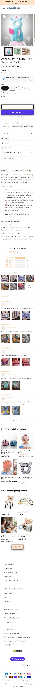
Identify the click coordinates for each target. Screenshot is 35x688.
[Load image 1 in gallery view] (9, 51)
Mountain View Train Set (24, 512)
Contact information (18, 686)
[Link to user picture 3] (25, 315)
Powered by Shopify (19, 680)
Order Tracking (8, 593)
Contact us (7, 601)
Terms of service (18, 683)
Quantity (3, 96)
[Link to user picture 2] (15, 315)
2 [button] (16, 421)
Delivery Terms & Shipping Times (13, 589)
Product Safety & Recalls (11, 581)
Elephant (25, 88)
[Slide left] (2, 52)
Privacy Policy (8, 568)
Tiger (12, 92)
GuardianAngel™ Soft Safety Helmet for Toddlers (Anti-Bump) (8, 452)
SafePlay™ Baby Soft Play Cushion (24, 451)
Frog (4, 92)
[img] (5, 301)
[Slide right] (33, 52)
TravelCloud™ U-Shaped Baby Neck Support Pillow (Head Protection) (25, 478)
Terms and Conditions (10, 572)
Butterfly (14, 88)
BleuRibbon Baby (10, 680)
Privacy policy (8, 683)
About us (6, 597)
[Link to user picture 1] (5, 315)
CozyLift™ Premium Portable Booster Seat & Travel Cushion (9, 535)
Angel (5, 88)
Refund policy (29, 680)
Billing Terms (8, 576)
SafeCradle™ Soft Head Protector (7, 477)
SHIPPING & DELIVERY (17, 159)
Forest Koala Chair (6, 512)
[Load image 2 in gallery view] (17, 51)
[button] (4, 8)
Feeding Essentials (9, 613)
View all (17, 547)
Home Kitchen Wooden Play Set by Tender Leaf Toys (25, 535)
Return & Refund (9, 564)
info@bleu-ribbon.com (13, 645)
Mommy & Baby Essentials (11, 618)
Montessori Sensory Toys (11, 609)
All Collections (8, 622)
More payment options (17, 117)
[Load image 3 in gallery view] (26, 51)
